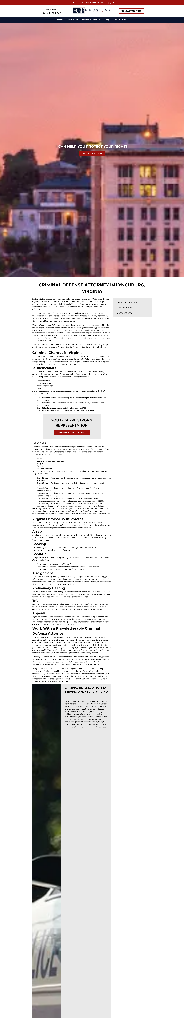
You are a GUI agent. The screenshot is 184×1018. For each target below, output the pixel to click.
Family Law (122, 308)
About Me (73, 19)
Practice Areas (89, 19)
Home (60, 19)
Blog (107, 19)
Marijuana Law (124, 313)
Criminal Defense (125, 302)
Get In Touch (120, 19)
